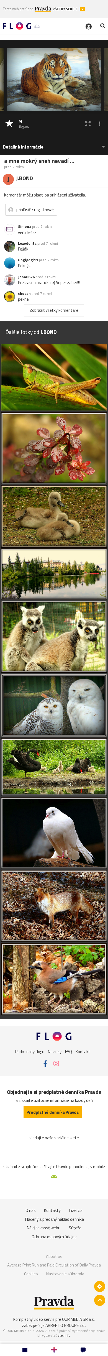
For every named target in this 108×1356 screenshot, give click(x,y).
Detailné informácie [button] (23, 147)
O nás (30, 1210)
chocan (24, 293)
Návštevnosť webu (43, 1228)
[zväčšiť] (88, 123)
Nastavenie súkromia (65, 1274)
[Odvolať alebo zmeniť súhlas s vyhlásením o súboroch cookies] (99, 1286)
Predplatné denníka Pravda (53, 1112)
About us (54, 1256)
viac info (64, 1335)
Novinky (54, 1051)
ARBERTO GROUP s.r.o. (65, 1325)
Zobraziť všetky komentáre (54, 310)
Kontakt (83, 1051)
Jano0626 (26, 277)
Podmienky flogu (29, 1051)
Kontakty (52, 1210)
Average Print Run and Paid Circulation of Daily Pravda (54, 1265)
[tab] (54, 144)
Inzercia (76, 1210)
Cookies (31, 1274)
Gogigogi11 (28, 260)
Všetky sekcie (65, 9)
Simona (24, 226)
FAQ (68, 1051)
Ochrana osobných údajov (54, 1237)
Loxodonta (27, 243)
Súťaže (75, 1228)
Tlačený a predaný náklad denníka (54, 1219)
